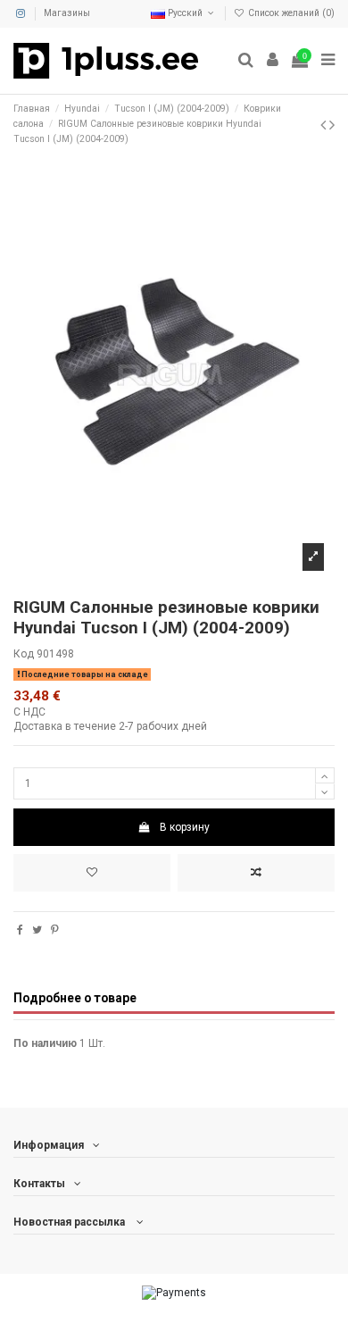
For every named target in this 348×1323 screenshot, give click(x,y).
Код (23, 654)
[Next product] (332, 124)
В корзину (185, 827)
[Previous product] (324, 124)
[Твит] (37, 930)
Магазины (67, 13)
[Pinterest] (55, 930)
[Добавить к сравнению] (256, 873)
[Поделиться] (20, 930)
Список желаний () (290, 13)
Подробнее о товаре (75, 998)
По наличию (45, 1043)
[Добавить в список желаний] (91, 873)
